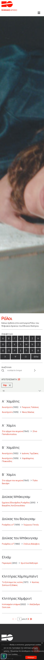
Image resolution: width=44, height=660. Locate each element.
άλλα (36, 356)
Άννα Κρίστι (7, 407)
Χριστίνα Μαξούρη (29, 563)
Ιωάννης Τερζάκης (30, 453)
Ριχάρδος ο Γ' (8, 524)
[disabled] (13, 619)
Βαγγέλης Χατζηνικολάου (13, 505)
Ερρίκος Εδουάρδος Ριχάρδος (16, 502)
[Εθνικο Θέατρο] (7, 637)
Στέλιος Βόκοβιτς (31, 544)
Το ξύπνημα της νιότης (12, 582)
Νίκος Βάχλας (28, 412)
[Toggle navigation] (39, 13)
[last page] (28, 619)
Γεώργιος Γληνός (31, 524)
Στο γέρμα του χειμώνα (12, 431)
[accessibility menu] (4, 656)
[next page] (31, 619)
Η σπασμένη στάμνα (11, 604)
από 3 (24, 619)
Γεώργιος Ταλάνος (30, 407)
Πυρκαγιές (7, 563)
